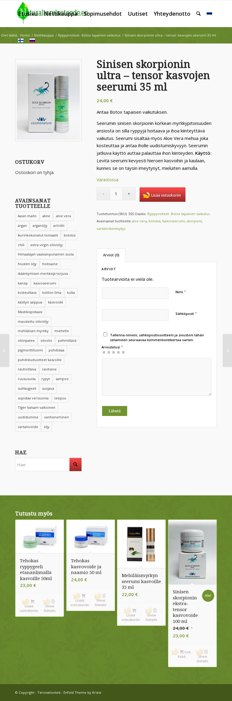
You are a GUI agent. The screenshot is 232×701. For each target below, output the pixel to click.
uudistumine (28, 417)
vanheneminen (56, 417)
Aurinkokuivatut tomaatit (38, 235)
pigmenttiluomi (30, 350)
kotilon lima (51, 292)
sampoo (62, 378)
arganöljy (40, 225)
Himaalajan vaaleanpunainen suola (46, 254)
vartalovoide (28, 426)
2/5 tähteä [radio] (106, 352)
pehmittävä (67, 340)
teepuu (60, 398)
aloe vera (139, 221)
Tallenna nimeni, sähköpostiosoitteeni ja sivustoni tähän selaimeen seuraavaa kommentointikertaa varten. (157, 337)
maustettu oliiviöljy (33, 321)
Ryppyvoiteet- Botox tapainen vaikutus (178, 213)
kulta (71, 292)
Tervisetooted (48, 692)
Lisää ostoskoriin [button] (29, 608)
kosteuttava (27, 292)
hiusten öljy (27, 264)
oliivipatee (26, 340)
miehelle (61, 330)
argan (22, 225)
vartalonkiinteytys (111, 228)
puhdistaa (56, 350)
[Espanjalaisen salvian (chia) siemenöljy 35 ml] (4, 350)
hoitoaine (50, 264)
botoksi (70, 235)
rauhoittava (27, 369)
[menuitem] (28, 13)
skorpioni (194, 221)
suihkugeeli (27, 388)
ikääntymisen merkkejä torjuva (43, 273)
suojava (48, 388)
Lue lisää (184, 653)
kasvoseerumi (45, 283)
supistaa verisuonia (33, 398)
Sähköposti (186, 313)
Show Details (49, 608)
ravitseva (49, 369)
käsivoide (55, 302)
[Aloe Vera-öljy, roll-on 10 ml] (227, 350)
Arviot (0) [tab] (111, 255)
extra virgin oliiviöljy (46, 245)
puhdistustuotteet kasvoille (40, 359)
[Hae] (198, 13)
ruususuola (27, 378)
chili (21, 245)
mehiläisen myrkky (33, 330)
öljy (47, 426)
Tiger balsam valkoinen (36, 407)
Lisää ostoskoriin (166, 195)
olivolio (46, 340)
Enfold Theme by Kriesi (82, 692)
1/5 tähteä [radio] (104, 352)
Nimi (181, 291)
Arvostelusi (112, 347)
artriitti (58, 225)
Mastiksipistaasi (30, 311)
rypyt (45, 378)
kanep (23, 283)
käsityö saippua (30, 302)
